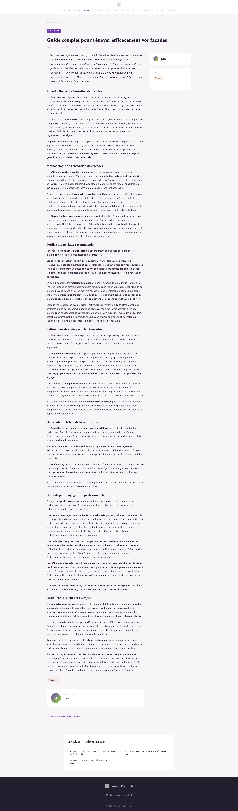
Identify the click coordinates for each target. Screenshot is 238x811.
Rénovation (148, 10)
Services (160, 10)
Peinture (136, 10)
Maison (125, 10)
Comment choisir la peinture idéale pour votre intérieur (90, 761)
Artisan (76, 10)
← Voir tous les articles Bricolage (63, 716)
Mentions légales (113, 795)
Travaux (171, 10)
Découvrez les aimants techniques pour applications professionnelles (92, 752)
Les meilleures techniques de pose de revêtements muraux (144, 752)
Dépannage (113, 10)
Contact (128, 795)
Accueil (66, 10)
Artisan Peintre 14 (122, 786)
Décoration (100, 10)
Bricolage (87, 10)
